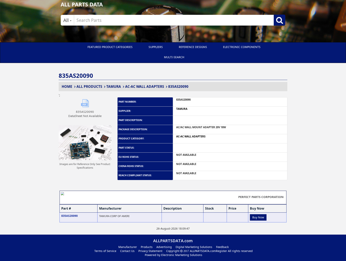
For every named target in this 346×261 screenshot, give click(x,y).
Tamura (113, 86)
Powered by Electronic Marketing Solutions (173, 255)
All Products (89, 86)
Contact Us (127, 251)
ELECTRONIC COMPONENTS (242, 47)
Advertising (164, 247)
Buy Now (258, 217)
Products (147, 247)
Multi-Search (174, 57)
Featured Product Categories (110, 47)
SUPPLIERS (156, 47)
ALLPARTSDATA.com (202, 251)
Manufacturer (127, 247)
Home (67, 86)
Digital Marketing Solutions (194, 247)
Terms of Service (105, 251)
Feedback (222, 247)
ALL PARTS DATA (82, 4)
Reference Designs (193, 47)
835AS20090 (178, 86)
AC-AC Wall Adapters (144, 86)
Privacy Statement (150, 251)
